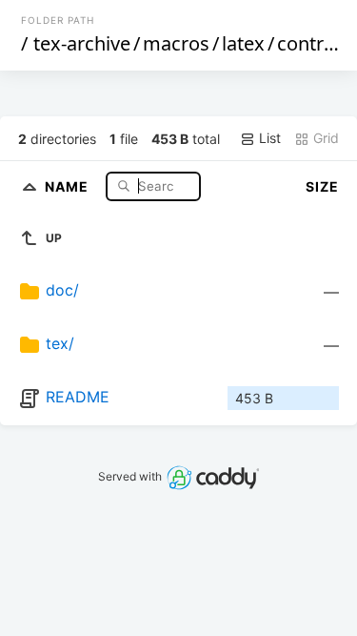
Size (322, 186)
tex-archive (81, 43)
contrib (308, 43)
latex (243, 43)
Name (68, 185)
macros (176, 43)
